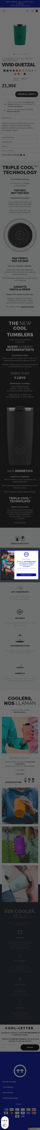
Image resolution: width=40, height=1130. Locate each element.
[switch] (5, 1125)
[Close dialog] (37, 551)
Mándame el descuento (26, 574)
